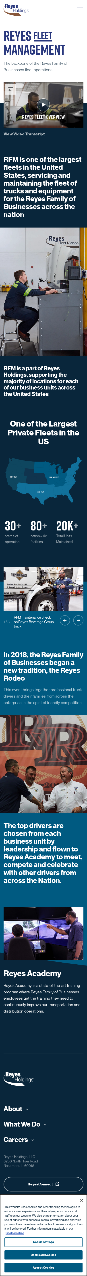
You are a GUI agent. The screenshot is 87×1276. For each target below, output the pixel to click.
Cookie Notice (15, 1233)
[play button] (43, 105)
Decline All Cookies (43, 1255)
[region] (43, 1235)
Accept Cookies (43, 1268)
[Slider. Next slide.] (78, 620)
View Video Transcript (24, 134)
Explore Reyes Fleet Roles (50, 1038)
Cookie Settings (43, 1242)
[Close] (82, 1200)
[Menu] (80, 9)
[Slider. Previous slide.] (65, 620)
